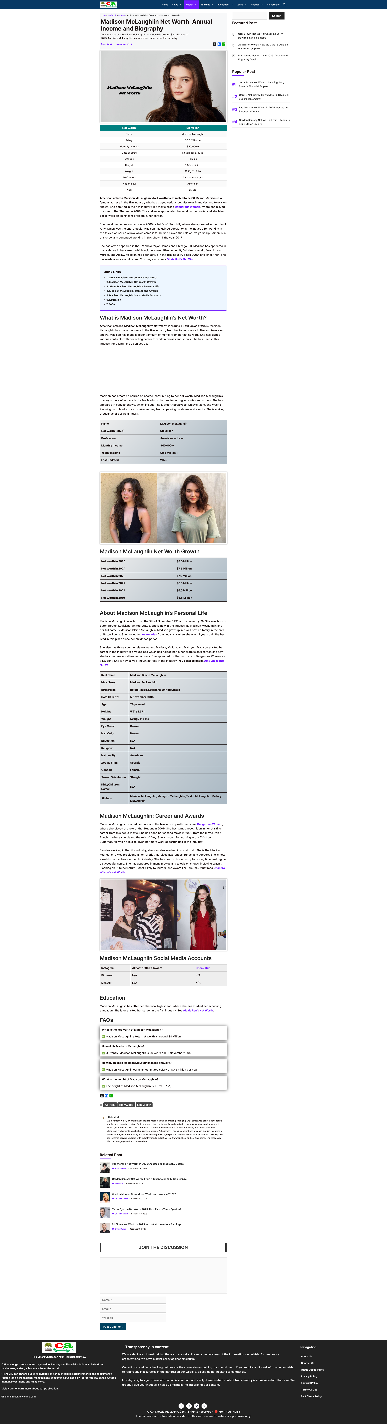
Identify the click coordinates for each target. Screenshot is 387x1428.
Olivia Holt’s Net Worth (181, 259)
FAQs (112, 304)
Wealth (189, 4)
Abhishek (107, 44)
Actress (121, 15)
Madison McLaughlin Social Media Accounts (135, 295)
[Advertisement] (163, 371)
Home (165, 4)
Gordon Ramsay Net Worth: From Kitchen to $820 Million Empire (149, 1178)
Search (276, 15)
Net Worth (112, 15)
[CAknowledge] (108, 4)
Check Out (203, 968)
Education (115, 299)
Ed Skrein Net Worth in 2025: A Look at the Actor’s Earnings (146, 1224)
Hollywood (126, 1105)
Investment (223, 4)
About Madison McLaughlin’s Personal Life (134, 286)
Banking (205, 4)
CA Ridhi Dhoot (121, 1199)
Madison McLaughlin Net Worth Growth (132, 281)
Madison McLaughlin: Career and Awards (133, 290)
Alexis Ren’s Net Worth (198, 1010)
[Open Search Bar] (284, 4)
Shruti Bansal (120, 1168)
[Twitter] (181, 1406)
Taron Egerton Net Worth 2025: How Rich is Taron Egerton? (146, 1209)
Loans (240, 4)
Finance (255, 4)
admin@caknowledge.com (20, 1396)
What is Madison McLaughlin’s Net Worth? (134, 277)
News (175, 4)
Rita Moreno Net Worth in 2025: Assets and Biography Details (148, 1163)
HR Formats (273, 4)
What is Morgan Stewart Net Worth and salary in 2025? (144, 1194)
